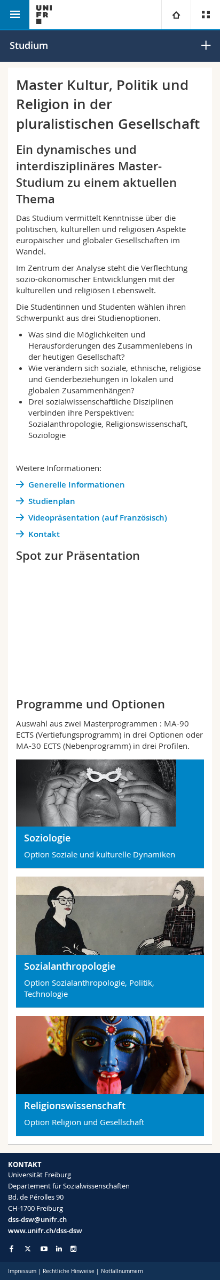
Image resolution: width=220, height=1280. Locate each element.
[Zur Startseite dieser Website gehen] (44, 14)
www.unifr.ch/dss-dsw (45, 1230)
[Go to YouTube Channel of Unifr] (44, 1248)
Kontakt (44, 534)
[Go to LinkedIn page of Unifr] (59, 1248)
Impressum (22, 1271)
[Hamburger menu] (14, 14)
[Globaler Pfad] (176, 14)
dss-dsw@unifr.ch (37, 1219)
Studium (29, 45)
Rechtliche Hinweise (69, 1271)
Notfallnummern (122, 1271)
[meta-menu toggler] (205, 14)
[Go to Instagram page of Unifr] (73, 1248)
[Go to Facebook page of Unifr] (11, 1248)
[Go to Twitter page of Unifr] (27, 1248)
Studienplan (51, 501)
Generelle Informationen (76, 484)
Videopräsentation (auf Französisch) (97, 517)
